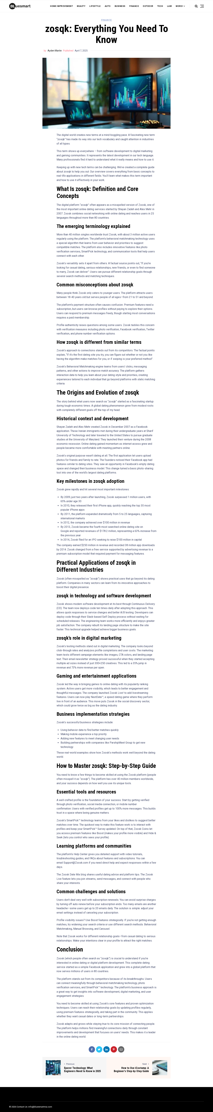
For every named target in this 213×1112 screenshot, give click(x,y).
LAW (169, 6)
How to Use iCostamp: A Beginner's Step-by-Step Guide (131, 1069)
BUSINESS (120, 6)
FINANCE (134, 6)
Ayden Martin (55, 50)
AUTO (108, 6)
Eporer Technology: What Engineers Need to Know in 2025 (82, 1069)
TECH (160, 6)
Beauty (81, 6)
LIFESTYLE (95, 6)
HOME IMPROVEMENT (61, 6)
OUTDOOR (148, 6)
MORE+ (179, 6)
